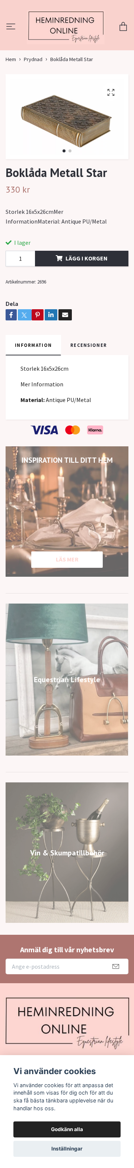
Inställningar (67, 1149)
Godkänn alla (67, 1129)
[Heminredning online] (67, 47)
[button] (64, 190)
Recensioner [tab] (88, 385)
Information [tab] (33, 385)
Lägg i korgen (87, 298)
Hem (11, 99)
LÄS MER (67, 599)
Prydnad (33, 99)
